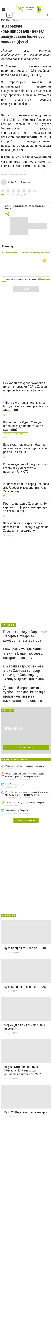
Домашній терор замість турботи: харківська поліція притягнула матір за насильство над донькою (24, 694)
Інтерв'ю (12, 728)
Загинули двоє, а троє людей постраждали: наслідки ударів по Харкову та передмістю (26, 526)
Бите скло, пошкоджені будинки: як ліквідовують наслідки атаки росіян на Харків (25, 448)
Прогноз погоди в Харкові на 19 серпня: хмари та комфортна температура (25, 636)
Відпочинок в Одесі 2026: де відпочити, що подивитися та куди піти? (23, 426)
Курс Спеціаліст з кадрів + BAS (25, 948)
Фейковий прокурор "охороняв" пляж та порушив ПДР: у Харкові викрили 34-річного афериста (25, 386)
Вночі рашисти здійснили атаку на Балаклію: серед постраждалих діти (23, 653)
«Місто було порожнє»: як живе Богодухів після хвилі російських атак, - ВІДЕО (25, 406)
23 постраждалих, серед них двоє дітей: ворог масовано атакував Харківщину (26, 487)
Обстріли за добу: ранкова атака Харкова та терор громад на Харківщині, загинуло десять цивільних (23, 672)
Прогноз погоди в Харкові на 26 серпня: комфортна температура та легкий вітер (25, 507)
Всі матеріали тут (26, 747)
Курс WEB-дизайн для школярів (25, 1112)
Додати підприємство (26, 820)
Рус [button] (9, 15)
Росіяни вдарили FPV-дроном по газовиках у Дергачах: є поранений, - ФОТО (25, 467)
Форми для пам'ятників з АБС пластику (24, 1027)
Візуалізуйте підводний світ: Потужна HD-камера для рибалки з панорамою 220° (23, 1070)
